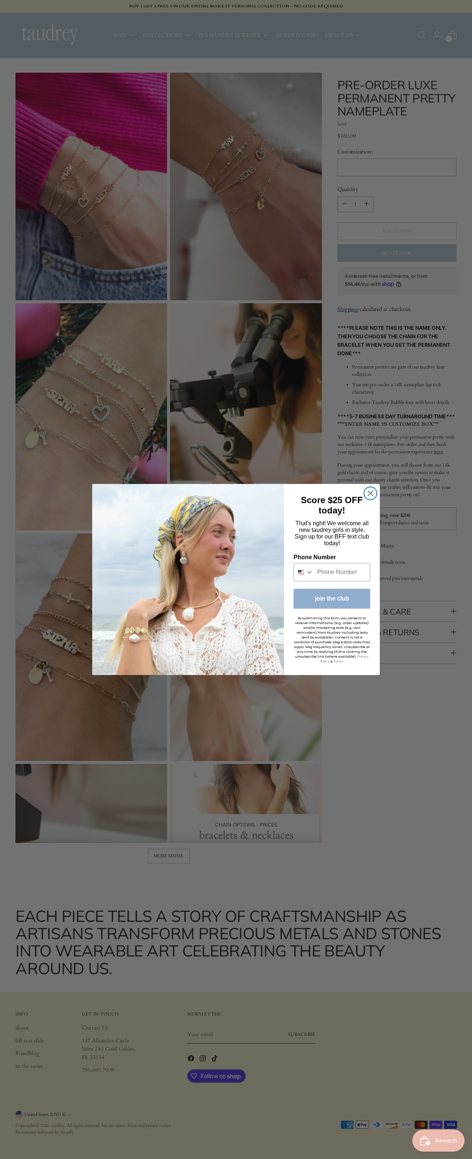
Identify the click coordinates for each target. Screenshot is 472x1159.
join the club (332, 598)
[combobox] (303, 572)
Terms (338, 661)
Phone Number (315, 557)
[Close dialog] (370, 493)
